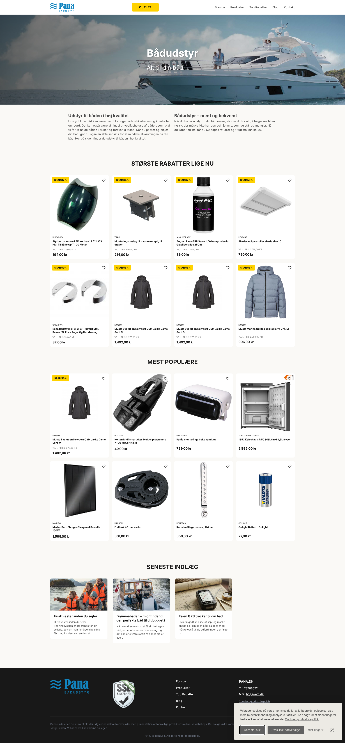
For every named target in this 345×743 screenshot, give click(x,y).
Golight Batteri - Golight (253, 527)
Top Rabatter (258, 7)
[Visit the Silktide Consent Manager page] (332, 730)
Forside (220, 7)
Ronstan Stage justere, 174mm (194, 527)
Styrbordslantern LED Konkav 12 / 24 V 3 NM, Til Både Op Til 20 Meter (77, 243)
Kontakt (289, 7)
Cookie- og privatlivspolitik (254, 701)
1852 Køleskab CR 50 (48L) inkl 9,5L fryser (264, 439)
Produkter (237, 7)
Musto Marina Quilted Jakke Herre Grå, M (263, 328)
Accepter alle (252, 729)
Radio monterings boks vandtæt (196, 439)
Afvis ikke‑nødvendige (286, 729)
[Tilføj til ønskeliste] (103, 180)
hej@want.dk (255, 694)
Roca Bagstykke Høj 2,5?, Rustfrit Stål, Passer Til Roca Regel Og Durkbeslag (75, 330)
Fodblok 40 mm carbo (127, 527)
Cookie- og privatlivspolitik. (302, 719)
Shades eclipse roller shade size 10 (259, 241)
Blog (275, 7)
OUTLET (145, 7)
